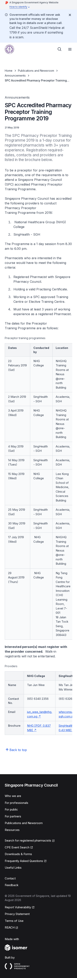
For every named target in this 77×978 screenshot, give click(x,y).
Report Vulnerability (18, 907)
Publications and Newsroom (36, 70)
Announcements (15, 75)
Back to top (18, 750)
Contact (10, 878)
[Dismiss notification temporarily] (70, 15)
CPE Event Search (17, 847)
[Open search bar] (59, 49)
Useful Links (13, 867)
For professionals (16, 803)
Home (8, 70)
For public (11, 809)
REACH (10, 927)
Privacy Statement (17, 914)
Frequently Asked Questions (24, 861)
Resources (12, 830)
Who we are (13, 796)
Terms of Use (14, 921)
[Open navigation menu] (70, 49)
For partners (13, 816)
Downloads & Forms (18, 854)
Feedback (11, 885)
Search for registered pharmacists (28, 840)
